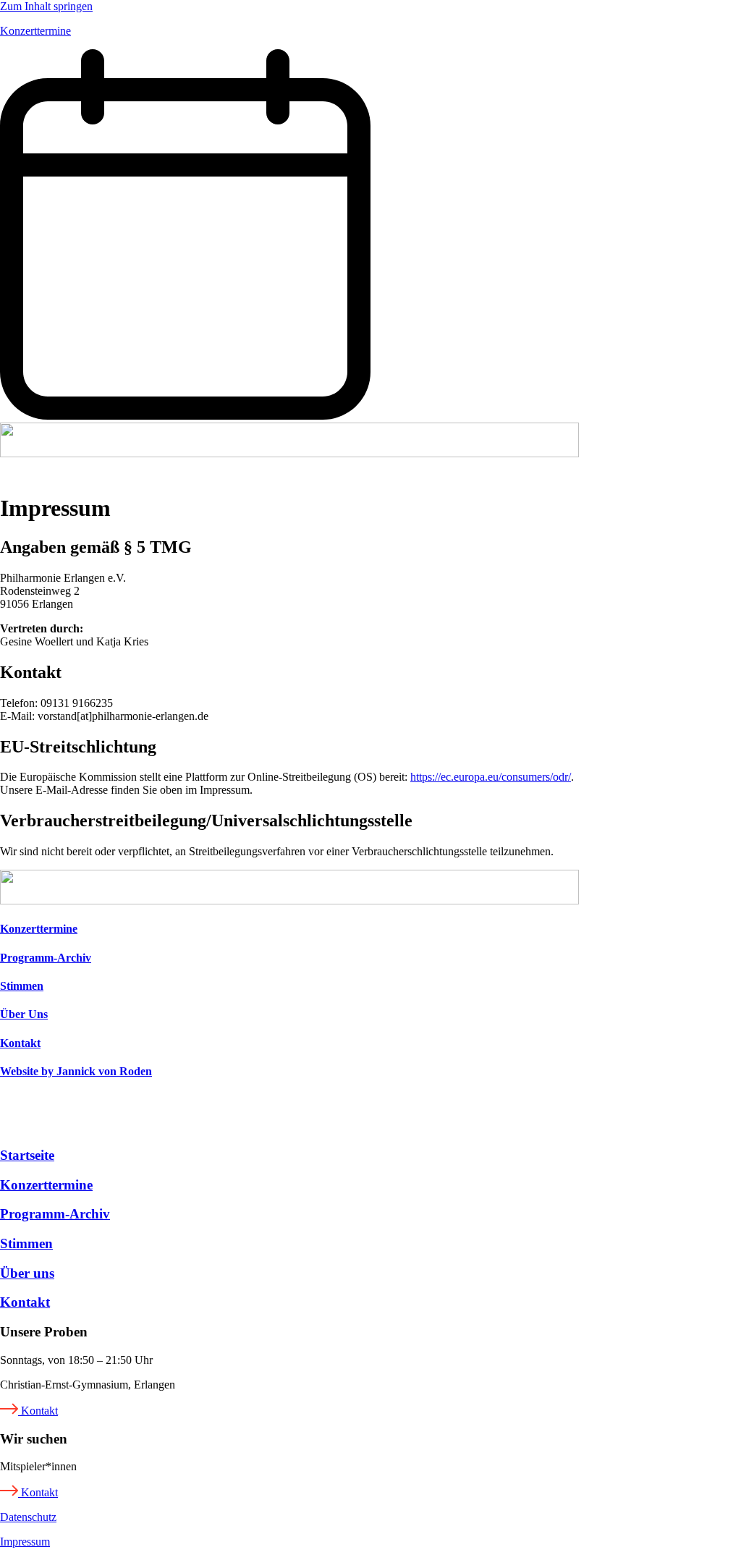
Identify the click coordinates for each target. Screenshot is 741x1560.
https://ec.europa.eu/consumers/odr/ (490, 777)
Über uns (27, 1273)
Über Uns (24, 1014)
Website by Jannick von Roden (76, 1071)
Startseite (27, 1155)
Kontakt (20, 1043)
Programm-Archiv (45, 957)
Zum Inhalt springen (46, 6)
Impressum (25, 1541)
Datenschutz (28, 1517)
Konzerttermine (38, 929)
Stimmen (21, 986)
